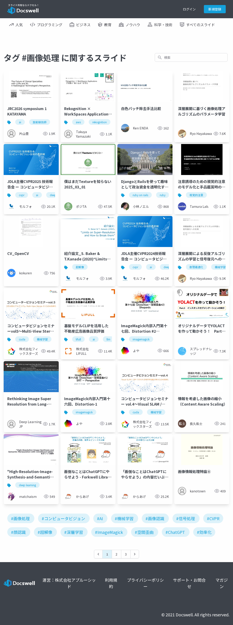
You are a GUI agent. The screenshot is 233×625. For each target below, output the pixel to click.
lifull (78, 339)
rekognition (99, 122)
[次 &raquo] (134, 554)
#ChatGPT (175, 532)
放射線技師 (39, 122)
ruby (162, 195)
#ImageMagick (109, 532)
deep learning (27, 485)
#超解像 (45, 532)
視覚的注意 (196, 195)
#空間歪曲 (144, 532)
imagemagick (141, 339)
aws (78, 122)
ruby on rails (140, 195)
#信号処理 (185, 518)
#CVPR (213, 518)
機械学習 (220, 267)
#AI (100, 518)
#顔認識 (18, 532)
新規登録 (214, 9)
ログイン (189, 9)
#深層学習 (73, 532)
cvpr (21, 195)
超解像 (80, 267)
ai (20, 122)
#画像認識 (154, 518)
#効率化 (204, 532)
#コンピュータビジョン (63, 518)
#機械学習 (124, 518)
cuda (22, 339)
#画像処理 (20, 518)
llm (108, 339)
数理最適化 (196, 267)
